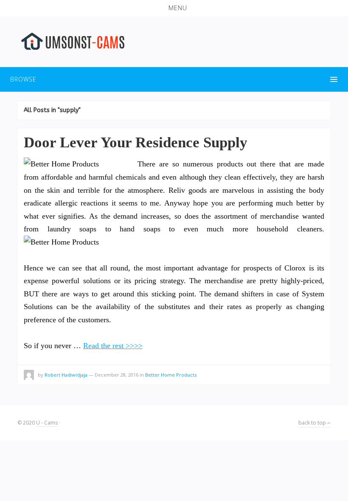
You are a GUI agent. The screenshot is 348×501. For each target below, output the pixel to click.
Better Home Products (170, 375)
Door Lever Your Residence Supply (135, 142)
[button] (174, 8)
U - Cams (47, 422)
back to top (312, 422)
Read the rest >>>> (113, 345)
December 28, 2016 (116, 375)
